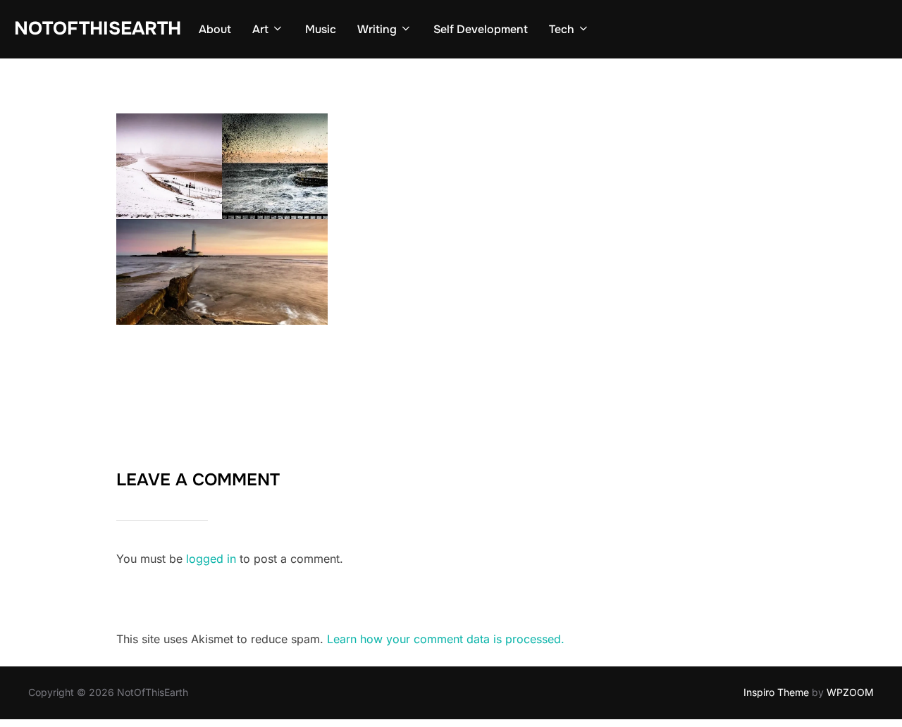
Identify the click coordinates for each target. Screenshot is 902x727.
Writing (377, 29)
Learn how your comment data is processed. (445, 639)
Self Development (480, 29)
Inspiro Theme (776, 692)
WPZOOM (850, 692)
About (215, 29)
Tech (561, 29)
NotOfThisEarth (97, 28)
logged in (211, 559)
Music (320, 29)
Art (260, 29)
